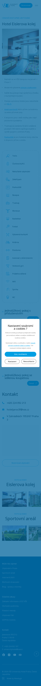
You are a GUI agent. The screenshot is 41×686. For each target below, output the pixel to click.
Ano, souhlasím (20, 354)
